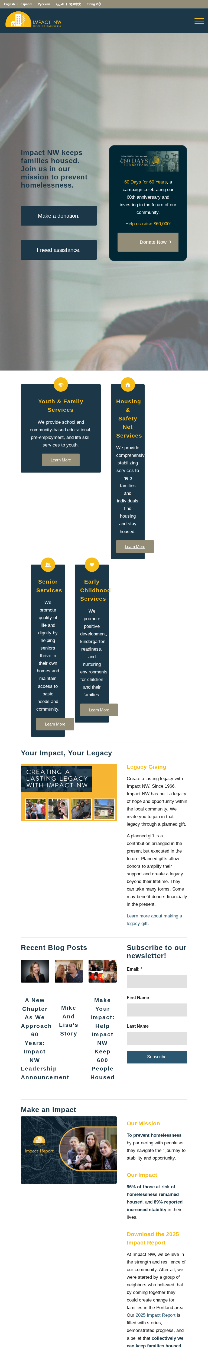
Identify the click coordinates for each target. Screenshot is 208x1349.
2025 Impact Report (156, 1315)
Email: (134, 969)
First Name (138, 997)
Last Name (138, 1026)
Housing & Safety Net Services (129, 418)
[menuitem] (11, 4)
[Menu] (196, 20)
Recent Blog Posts (54, 947)
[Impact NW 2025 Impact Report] (69, 1150)
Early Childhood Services (95, 590)
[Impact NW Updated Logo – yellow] (33, 20)
